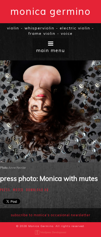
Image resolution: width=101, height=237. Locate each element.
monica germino (50, 11)
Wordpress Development (53, 232)
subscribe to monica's (50, 215)
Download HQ (37, 190)
